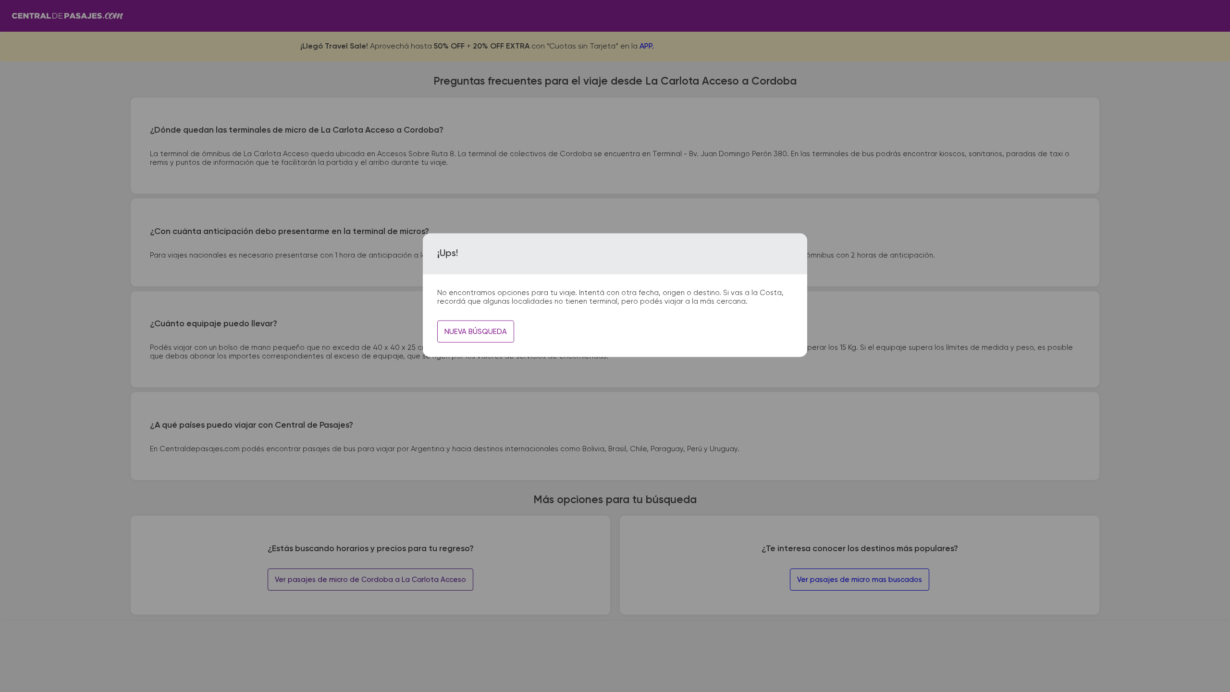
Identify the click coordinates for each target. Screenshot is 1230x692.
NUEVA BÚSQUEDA (475, 331)
